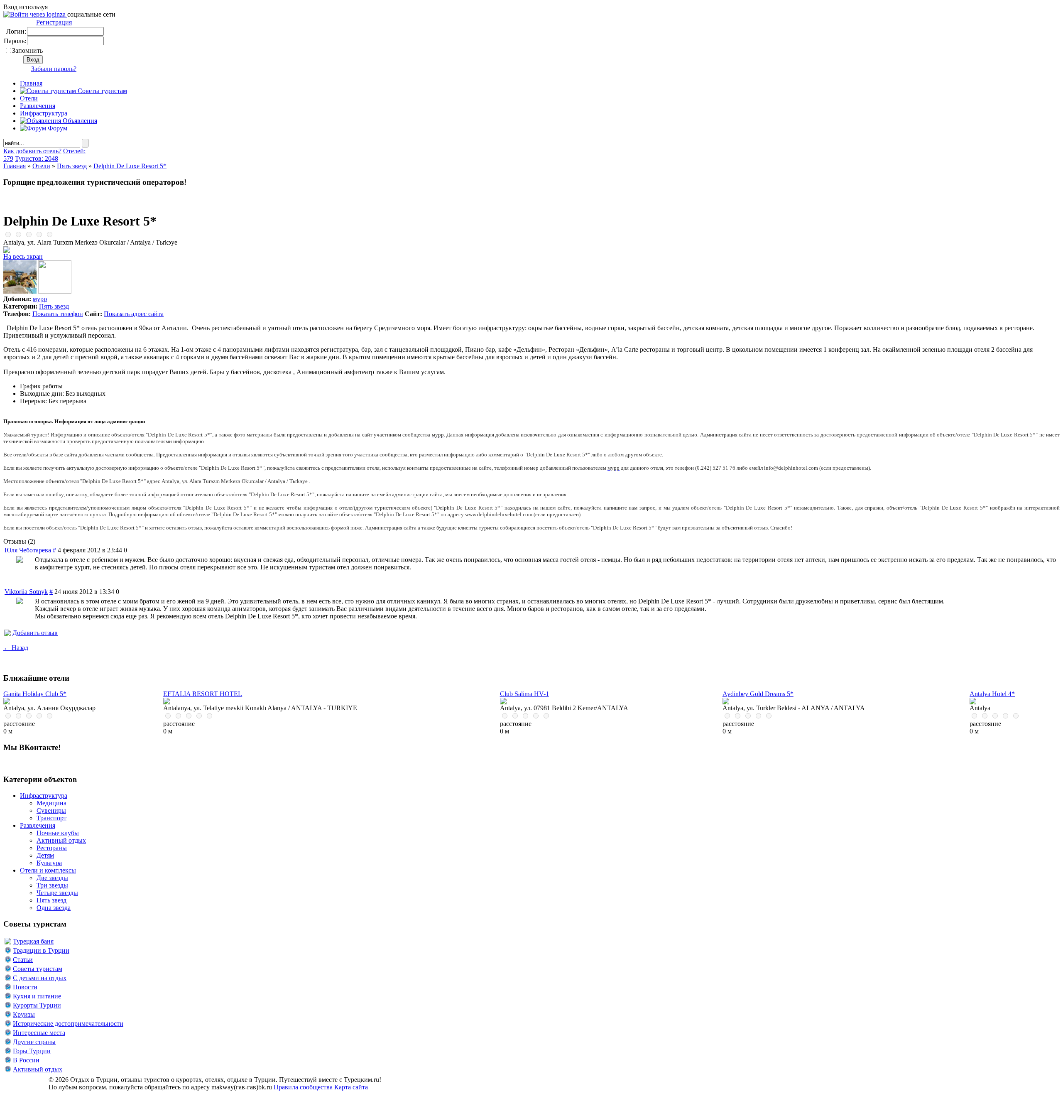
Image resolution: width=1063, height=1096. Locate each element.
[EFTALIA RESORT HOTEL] (166, 702)
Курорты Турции (37, 1005)
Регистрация (54, 22)
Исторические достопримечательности (68, 1023)
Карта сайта (351, 1087)
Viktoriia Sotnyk (26, 591)
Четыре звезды (57, 892)
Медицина (51, 803)
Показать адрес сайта (134, 313)
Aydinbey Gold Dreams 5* (758, 693)
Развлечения (37, 105)
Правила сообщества (303, 1087)
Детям (45, 855)
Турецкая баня (33, 941)
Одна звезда (54, 907)
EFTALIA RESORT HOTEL (202, 693)
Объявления (79, 120)
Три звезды (52, 885)
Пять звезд (72, 165)
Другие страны (34, 1041)
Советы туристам (101, 90)
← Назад (15, 647)
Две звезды (52, 877)
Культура (49, 862)
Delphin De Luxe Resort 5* (130, 165)
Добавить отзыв (35, 632)
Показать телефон (57, 313)
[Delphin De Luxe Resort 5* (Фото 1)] (20, 291)
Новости (25, 987)
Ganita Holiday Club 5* (34, 693)
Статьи (23, 959)
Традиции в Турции (41, 950)
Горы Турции (32, 1050)
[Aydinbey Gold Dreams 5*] (726, 702)
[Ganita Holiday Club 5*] (6, 702)
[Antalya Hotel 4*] (973, 702)
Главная (14, 165)
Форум (56, 128)
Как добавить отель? (32, 150)
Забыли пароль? (53, 68)
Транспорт (51, 817)
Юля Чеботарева (28, 550)
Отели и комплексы (48, 870)
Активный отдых (61, 840)
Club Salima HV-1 (524, 693)
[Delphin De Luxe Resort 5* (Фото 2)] (54, 291)
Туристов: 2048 (36, 158)
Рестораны (52, 847)
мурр (40, 298)
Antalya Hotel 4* (992, 693)
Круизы (24, 1014)
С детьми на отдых (39, 977)
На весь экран (23, 256)
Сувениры (51, 810)
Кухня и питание (37, 996)
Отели (29, 98)
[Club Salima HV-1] (503, 702)
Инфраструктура (43, 113)
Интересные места (39, 1032)
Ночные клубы (58, 832)
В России (26, 1060)
